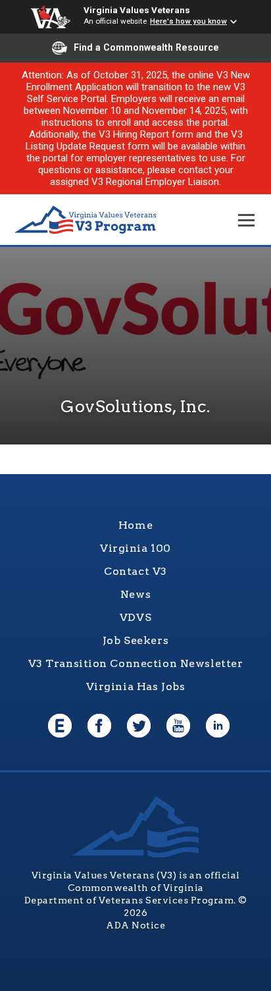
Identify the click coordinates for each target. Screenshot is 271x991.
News (135, 594)
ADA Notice (135, 925)
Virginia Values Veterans (137, 10)
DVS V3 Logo (85, 220)
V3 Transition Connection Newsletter (135, 663)
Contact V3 (135, 571)
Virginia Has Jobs (135, 686)
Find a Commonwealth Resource (146, 47)
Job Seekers (135, 640)
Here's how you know (188, 21)
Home (135, 525)
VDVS (135, 617)
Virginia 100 (135, 548)
